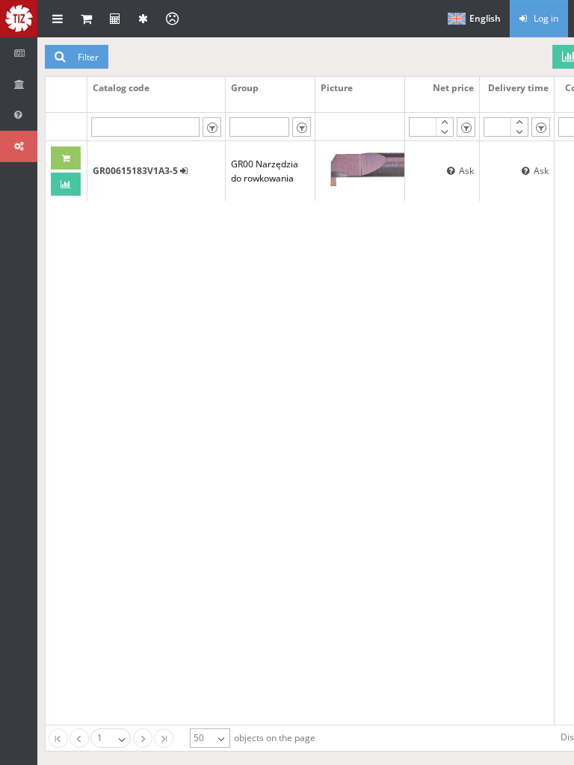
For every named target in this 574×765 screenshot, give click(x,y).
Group (245, 87)
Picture (337, 87)
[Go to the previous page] (79, 738)
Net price (453, 87)
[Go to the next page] (142, 738)
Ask (464, 170)
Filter (86, 57)
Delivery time (518, 87)
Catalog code (121, 87)
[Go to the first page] (58, 738)
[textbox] (146, 127)
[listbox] (212, 127)
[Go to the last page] (163, 738)
